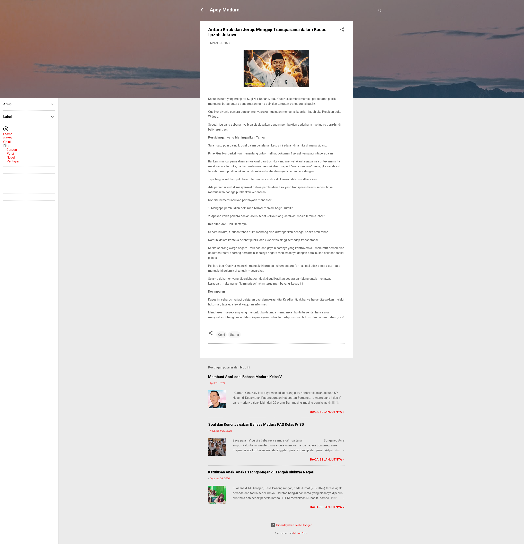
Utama (234, 335)
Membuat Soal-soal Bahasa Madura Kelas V (245, 377)
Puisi (10, 153)
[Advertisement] (369, 82)
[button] (342, 30)
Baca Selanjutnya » (327, 412)
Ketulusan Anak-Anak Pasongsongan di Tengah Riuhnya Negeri (261, 472)
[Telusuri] (379, 11)
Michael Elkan (300, 533)
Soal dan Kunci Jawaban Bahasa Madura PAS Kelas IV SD (256, 424)
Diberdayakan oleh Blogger (294, 525)
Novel (11, 157)
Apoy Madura (224, 10)
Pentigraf (13, 161)
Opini (221, 335)
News (7, 138)
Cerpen (12, 150)
